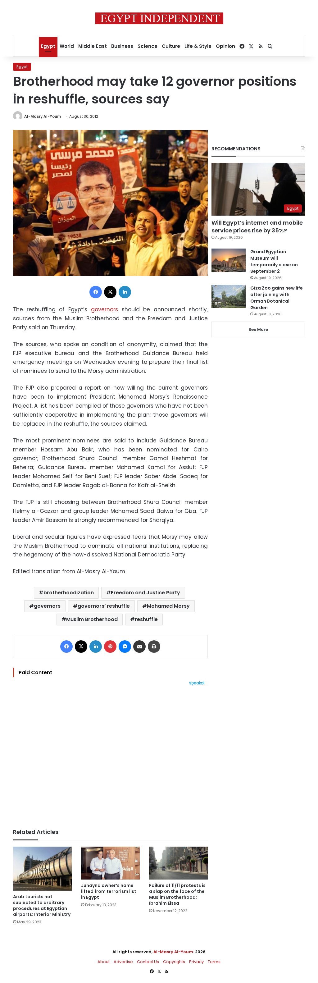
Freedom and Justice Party (145, 592)
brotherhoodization (68, 592)
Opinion (225, 46)
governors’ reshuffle (104, 606)
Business (122, 46)
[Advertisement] (110, 754)
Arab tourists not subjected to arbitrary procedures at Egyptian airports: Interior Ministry (41, 905)
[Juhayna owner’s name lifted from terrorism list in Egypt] (110, 863)
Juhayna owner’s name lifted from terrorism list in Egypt (108, 891)
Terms (214, 962)
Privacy (196, 962)
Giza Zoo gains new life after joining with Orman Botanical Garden (276, 298)
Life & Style (197, 46)
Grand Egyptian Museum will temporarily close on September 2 (274, 261)
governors (104, 309)
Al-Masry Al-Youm (42, 116)
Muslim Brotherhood (92, 619)
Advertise (123, 962)
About (104, 962)
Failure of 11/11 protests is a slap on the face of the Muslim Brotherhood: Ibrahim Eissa (177, 894)
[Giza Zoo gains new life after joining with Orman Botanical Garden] (228, 296)
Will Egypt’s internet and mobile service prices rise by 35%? (257, 226)
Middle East (92, 46)
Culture (171, 46)
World (67, 46)
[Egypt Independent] (159, 18)
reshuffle (146, 619)
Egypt (48, 46)
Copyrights (174, 962)
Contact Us (148, 962)
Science (147, 46)
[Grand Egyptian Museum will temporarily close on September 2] (228, 260)
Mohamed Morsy (168, 606)
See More (258, 329)
